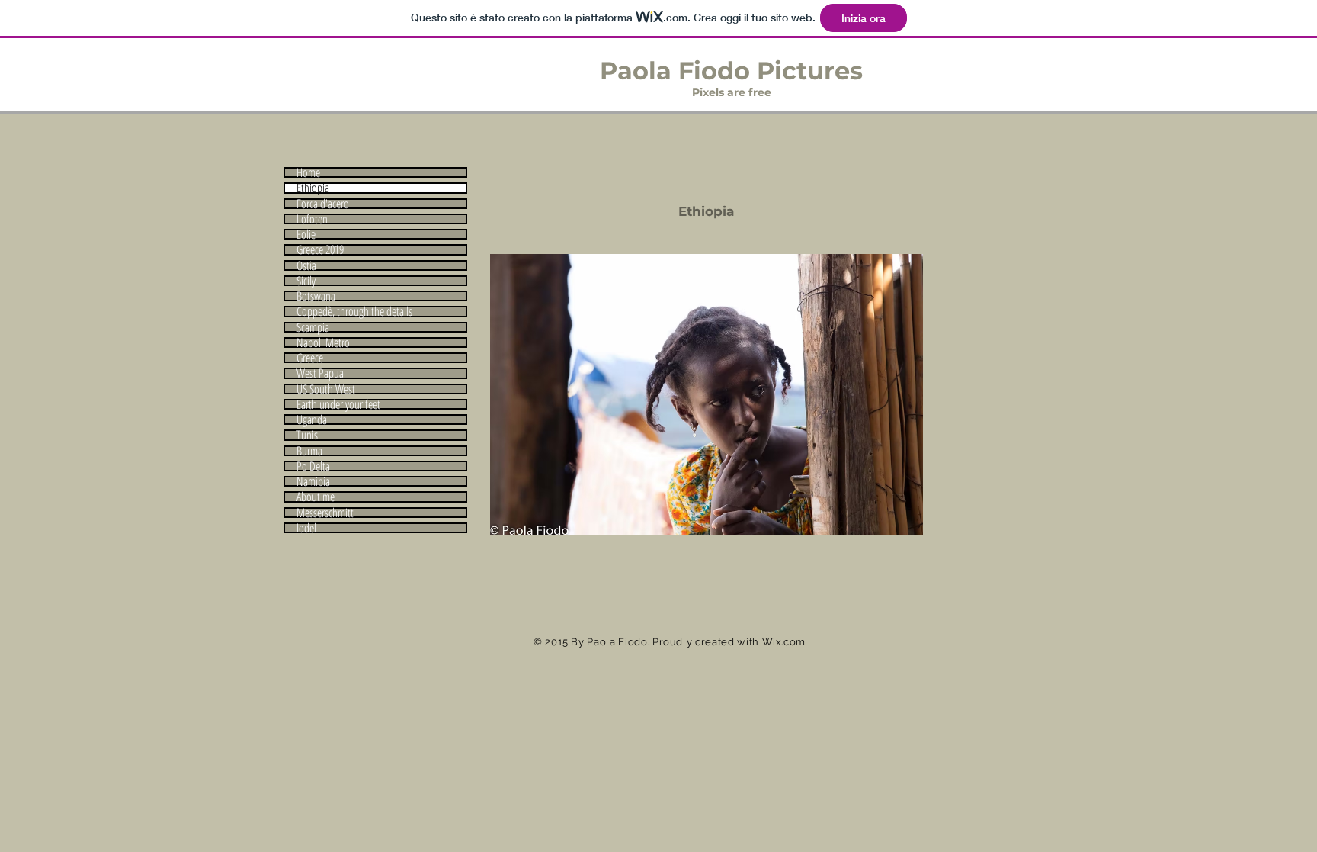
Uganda (311, 419)
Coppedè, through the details (354, 311)
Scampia (312, 327)
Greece (309, 358)
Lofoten (312, 219)
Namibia (313, 481)
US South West (325, 389)
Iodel (306, 528)
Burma (309, 451)
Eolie (306, 234)
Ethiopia (312, 187)
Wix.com (784, 642)
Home (308, 172)
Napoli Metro (323, 342)
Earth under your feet (338, 404)
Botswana (315, 296)
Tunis (307, 435)
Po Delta (313, 466)
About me (315, 496)
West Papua (320, 373)
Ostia (306, 265)
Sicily (306, 281)
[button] (706, 394)
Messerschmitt (325, 512)
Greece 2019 (320, 249)
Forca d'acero (322, 203)
